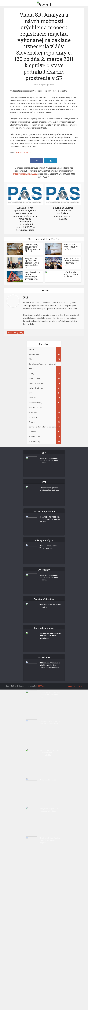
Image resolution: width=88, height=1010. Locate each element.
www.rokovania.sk (22, 152)
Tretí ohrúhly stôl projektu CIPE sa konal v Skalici (32, 247)
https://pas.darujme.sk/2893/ (25, 174)
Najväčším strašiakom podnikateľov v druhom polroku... (49, 460)
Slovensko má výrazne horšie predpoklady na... (49, 488)
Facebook (71, 686)
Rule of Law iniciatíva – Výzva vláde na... (49, 547)
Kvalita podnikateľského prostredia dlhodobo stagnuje (50, 840)
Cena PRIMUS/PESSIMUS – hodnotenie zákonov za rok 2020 (50, 519)
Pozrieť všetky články (15, 332)
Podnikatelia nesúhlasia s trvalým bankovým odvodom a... (50, 635)
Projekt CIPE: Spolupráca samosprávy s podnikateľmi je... (32, 262)
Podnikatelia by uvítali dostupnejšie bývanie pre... (32, 275)
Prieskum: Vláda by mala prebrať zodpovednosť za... (71, 261)
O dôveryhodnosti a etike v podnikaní (50, 606)
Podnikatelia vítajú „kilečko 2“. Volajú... (70, 274)
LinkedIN (79, 686)
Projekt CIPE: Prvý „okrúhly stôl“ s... (70, 246)
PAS (52, 84)
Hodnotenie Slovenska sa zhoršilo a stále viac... (50, 664)
